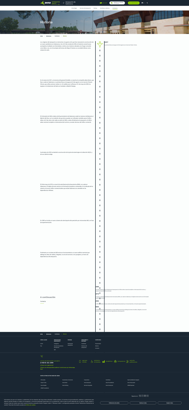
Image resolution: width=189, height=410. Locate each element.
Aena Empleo (43, 385)
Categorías (56, 343)
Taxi (41, 346)
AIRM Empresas (130, 385)
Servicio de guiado (88, 385)
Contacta (43, 301)
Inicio (41, 36)
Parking (95, 8)
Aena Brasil (64, 382)
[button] (63, 3)
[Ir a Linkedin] (147, 396)
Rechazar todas (143, 403)
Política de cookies (31, 405)
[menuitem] (74, 8)
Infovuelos (43, 379)
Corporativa (86, 379)
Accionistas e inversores (67, 379)
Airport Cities (43, 382)
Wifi (55, 349)
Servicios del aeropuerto (85, 8)
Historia (97, 346)
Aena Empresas (87, 382)
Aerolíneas (83, 343)
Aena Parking (65, 385)
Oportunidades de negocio (133, 379)
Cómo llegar (74, 8)
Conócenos (115, 8)
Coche (41, 343)
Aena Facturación (131, 382)
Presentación (98, 343)
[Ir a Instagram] (145, 396)
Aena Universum (109, 385)
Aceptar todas (169, 403)
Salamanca (48, 36)
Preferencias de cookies (114, 403)
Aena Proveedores (110, 382)
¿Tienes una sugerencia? (46, 365)
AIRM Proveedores (45, 388)
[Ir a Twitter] (140, 396)
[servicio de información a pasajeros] (58, 357)
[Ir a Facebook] (142, 396)
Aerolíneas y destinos (105, 8)
